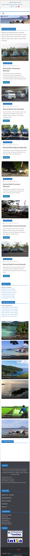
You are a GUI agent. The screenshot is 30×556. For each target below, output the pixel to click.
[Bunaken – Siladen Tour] (15, 428)
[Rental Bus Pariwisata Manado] (15, 52)
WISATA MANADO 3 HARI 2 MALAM (10, 307)
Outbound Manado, (6, 518)
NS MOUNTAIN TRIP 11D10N (8, 298)
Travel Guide (4, 503)
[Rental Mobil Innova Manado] (15, 249)
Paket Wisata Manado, (7, 515)
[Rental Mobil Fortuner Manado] (15, 169)
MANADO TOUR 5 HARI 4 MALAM (9, 316)
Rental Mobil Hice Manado (13, 109)
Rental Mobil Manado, (7, 524)
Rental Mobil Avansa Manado (14, 226)
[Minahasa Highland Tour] (15, 330)
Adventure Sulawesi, (6, 522)
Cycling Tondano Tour (8, 414)
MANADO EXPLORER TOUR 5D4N (9, 292)
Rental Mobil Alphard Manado (15, 147)
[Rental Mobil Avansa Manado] (15, 209)
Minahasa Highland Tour (9, 336)
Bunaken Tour (6, 355)
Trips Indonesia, (5, 520)
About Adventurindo (6, 498)
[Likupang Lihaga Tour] (15, 389)
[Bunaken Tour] (15, 350)
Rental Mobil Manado (7, 63)
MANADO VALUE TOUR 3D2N (8, 289)
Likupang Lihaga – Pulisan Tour (11, 375)
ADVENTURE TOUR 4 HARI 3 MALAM (10, 314)
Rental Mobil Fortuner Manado (11, 185)
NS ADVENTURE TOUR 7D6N (8, 294)
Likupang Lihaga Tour (8, 395)
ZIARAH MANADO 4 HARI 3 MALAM (10, 311)
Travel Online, (5, 517)
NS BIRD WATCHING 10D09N (8, 296)
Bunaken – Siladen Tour (9, 434)
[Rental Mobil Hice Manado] (15, 94)
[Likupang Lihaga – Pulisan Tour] (15, 369)
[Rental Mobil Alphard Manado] (15, 132)
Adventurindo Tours (15, 65)
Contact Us (4, 506)
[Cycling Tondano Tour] (15, 409)
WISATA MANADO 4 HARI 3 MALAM (10, 312)
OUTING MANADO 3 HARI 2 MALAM (10, 309)
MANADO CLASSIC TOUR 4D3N (9, 290)
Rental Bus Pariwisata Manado (11, 69)
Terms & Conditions (6, 500)
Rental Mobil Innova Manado (14, 264)
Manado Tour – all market (8, 495)
